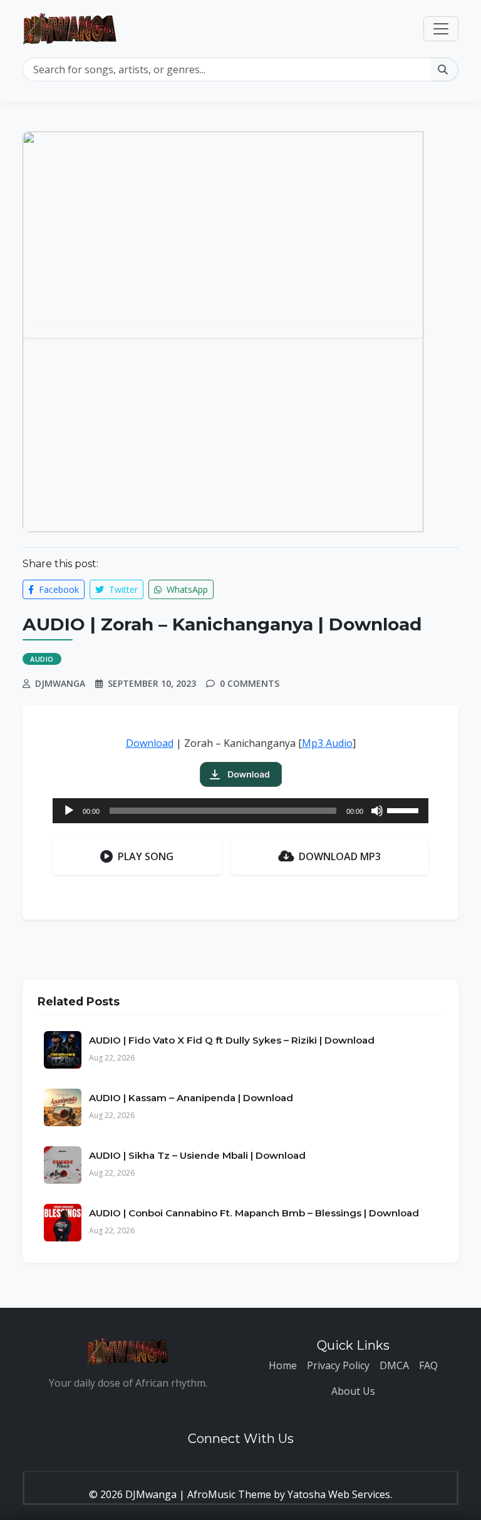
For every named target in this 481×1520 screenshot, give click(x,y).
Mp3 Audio (327, 743)
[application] (240, 810)
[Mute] (377, 810)
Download (149, 743)
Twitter (122, 589)
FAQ (428, 1365)
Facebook (57, 589)
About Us (353, 1391)
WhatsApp (186, 589)
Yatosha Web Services (338, 1494)
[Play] (69, 810)
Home (283, 1365)
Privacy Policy (338, 1365)
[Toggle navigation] (440, 28)
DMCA (394, 1365)
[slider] (404, 809)
